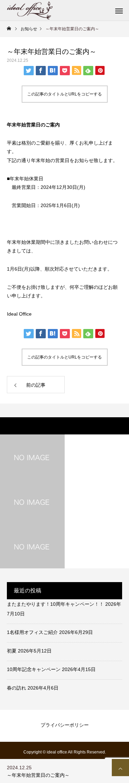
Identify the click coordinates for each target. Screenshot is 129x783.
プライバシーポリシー (65, 725)
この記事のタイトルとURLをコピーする (64, 94)
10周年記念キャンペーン (34, 669)
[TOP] (120, 767)
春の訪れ (16, 688)
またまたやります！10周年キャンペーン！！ (55, 604)
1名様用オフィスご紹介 (32, 632)
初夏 (12, 651)
